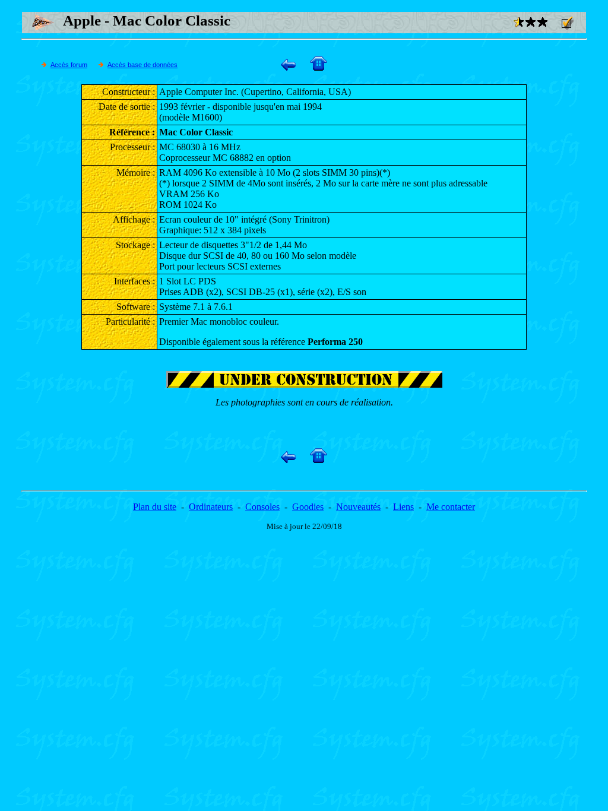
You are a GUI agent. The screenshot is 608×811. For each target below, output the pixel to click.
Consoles (262, 507)
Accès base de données (142, 64)
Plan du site (154, 507)
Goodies (308, 507)
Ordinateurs (211, 507)
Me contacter (450, 507)
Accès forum (68, 64)
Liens (403, 507)
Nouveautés (358, 507)
